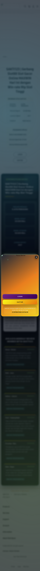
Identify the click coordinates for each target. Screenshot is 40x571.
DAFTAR (20, 302)
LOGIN (20, 296)
